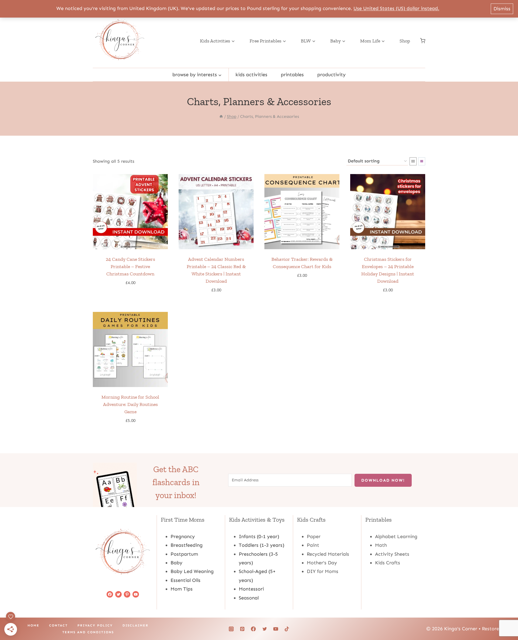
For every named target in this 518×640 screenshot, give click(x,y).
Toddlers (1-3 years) (261, 545)
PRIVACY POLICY (95, 625)
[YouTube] (276, 629)
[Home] (221, 116)
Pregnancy (183, 536)
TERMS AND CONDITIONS (88, 632)
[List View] (421, 161)
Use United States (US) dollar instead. (396, 8)
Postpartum (184, 554)
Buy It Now (127, 298)
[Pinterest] (242, 629)
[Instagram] (231, 629)
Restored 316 (497, 629)
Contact (58, 625)
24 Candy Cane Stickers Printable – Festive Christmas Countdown (130, 266)
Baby (176, 563)
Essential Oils (185, 580)
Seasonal (249, 598)
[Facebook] (253, 629)
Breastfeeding (187, 545)
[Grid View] (413, 161)
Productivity (331, 75)
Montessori (251, 589)
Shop (405, 41)
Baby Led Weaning (192, 571)
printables (292, 75)
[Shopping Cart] (422, 40)
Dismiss (501, 9)
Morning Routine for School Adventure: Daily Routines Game (130, 404)
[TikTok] (287, 629)
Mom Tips (182, 589)
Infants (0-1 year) (259, 536)
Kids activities (251, 75)
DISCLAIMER (135, 625)
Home (33, 625)
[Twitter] (265, 629)
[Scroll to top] (505, 619)
